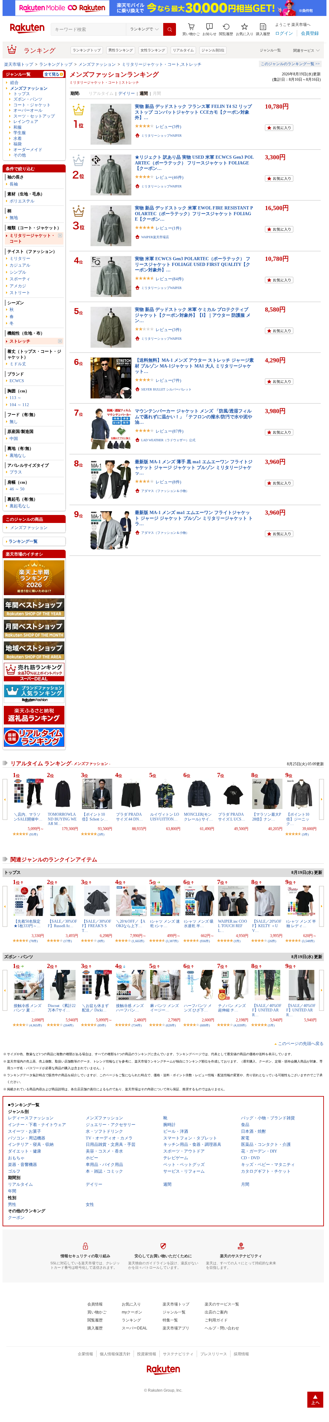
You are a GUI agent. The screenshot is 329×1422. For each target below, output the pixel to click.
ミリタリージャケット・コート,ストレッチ (161, 64)
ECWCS (17, 380)
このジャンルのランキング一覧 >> (290, 64)
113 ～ (15, 397)
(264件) (68, 1025)
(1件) (237, 941)
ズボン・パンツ (27, 99)
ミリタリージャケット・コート (32, 238)
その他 (19, 155)
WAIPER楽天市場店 (155, 237)
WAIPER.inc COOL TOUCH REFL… (232, 926)
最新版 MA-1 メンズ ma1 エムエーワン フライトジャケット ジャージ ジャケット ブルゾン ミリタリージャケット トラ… (194, 518)
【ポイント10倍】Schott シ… (95, 816)
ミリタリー (20, 258)
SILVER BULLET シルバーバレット (166, 389)
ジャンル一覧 (270, 50)
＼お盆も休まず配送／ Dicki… (95, 1007)
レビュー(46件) (169, 177)
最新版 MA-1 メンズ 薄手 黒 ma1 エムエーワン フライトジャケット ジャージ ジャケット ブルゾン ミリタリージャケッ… (193, 467)
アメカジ (18, 286)
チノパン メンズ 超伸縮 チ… (232, 1007)
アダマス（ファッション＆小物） (165, 491)
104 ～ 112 (19, 404)
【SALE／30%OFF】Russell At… (62, 923)
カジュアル (20, 265)
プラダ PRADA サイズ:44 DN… (130, 816)
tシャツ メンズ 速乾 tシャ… (165, 923)
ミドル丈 (18, 363)
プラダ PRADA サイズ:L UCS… (232, 816)
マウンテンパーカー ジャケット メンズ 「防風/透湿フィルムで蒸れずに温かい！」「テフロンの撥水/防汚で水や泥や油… (193, 416)
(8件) (101, 941)
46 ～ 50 (17, 489)
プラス (16, 472)
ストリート (20, 292)
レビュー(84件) (169, 278)
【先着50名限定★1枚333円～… (27, 923)
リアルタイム (183, 50)
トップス (21, 93)
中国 (14, 438)
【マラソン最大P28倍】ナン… (266, 816)
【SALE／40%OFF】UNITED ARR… (266, 1010)
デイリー (126, 93)
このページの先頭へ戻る (301, 1043)
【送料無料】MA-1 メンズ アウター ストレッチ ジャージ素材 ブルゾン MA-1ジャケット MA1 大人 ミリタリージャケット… (194, 366)
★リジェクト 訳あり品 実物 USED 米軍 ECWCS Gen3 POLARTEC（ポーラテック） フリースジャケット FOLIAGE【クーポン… (194, 163)
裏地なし (18, 455)
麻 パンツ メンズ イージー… (164, 1007)
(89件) (102, 1025)
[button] (209, 29)
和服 (17, 127)
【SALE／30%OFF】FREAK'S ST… (96, 926)
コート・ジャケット (32, 104)
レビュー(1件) (168, 228)
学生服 (19, 132)
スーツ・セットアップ (34, 116)
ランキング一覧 (23, 541)
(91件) (33, 834)
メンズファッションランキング (114, 74)
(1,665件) (138, 941)
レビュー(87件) (169, 431)
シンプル (18, 272)
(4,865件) (35, 1025)
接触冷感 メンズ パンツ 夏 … (27, 1007)
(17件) (67, 941)
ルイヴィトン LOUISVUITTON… (164, 816)
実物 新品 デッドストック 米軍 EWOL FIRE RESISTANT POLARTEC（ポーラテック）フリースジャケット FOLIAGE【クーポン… (194, 213)
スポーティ (20, 278)
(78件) (33, 941)
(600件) (205, 1025)
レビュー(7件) (168, 380)
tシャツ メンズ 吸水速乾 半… (199, 923)
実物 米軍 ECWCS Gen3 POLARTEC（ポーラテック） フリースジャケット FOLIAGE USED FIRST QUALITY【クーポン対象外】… (192, 264)
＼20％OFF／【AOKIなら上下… (130, 923)
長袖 (14, 184)
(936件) (205, 941)
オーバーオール (27, 110)
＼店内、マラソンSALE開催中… (28, 816)
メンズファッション (97, 64)
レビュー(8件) (168, 482)
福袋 (17, 143)
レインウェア (25, 121)
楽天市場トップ (18, 64)
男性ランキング (120, 50)
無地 (14, 217)
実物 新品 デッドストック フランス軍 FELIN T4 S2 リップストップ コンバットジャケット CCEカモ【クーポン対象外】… (193, 112)
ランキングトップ (87, 50)
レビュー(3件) (168, 126)
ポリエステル (22, 201)
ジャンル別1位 (212, 50)
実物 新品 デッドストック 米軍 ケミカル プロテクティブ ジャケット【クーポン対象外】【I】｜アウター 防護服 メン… (193, 315)
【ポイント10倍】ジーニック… (297, 819)
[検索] (169, 29)
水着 (17, 138)
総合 (14, 82)
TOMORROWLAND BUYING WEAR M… (62, 819)
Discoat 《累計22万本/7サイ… (62, 1007)
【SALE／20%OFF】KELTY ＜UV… (266, 926)
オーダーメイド (27, 149)
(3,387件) (172, 941)
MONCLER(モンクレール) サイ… (198, 816)
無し (14, 421)
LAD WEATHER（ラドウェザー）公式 (168, 440)
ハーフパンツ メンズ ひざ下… (198, 1007)
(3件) (101, 834)
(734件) (137, 1025)
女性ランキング (153, 50)
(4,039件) (240, 1025)
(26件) (272, 941)
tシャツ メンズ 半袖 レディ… (301, 923)
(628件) (171, 1025)
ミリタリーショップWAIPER (161, 135)
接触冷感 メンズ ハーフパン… (130, 1007)
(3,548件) (308, 941)
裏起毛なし (20, 505)
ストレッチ (20, 341)
